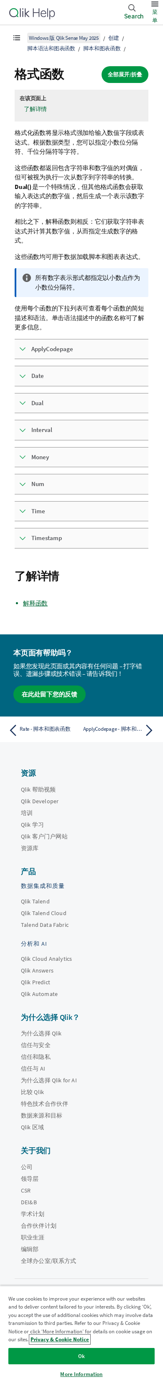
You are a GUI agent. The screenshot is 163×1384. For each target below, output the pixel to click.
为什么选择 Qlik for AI (49, 1080)
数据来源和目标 (41, 1115)
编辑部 (29, 1249)
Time (38, 511)
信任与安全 (36, 1045)
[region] (81, 1335)
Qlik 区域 (32, 1127)
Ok (81, 1356)
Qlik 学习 (32, 824)
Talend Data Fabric (45, 925)
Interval (41, 430)
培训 (27, 813)
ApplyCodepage (52, 349)
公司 (27, 1167)
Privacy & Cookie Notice (60, 1339)
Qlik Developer (40, 801)
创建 (113, 37)
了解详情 (35, 109)
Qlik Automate (39, 994)
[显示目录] (16, 38)
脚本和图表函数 (101, 48)
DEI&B (29, 1202)
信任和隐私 (36, 1057)
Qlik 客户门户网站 (44, 836)
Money (40, 457)
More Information (81, 1374)
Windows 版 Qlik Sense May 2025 (64, 37)
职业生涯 (33, 1237)
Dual (37, 403)
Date (37, 376)
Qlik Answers (37, 970)
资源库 (29, 848)
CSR (26, 1190)
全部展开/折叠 (125, 74)
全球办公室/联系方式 (48, 1261)
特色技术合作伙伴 (44, 1103)
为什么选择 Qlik (41, 1033)
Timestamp (46, 538)
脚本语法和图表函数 (51, 48)
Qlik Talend (35, 901)
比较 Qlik (32, 1092)
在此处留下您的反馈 (49, 694)
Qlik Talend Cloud (43, 913)
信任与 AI (33, 1068)
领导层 (29, 1178)
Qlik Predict (35, 982)
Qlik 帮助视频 (38, 789)
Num (37, 484)
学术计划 (33, 1214)
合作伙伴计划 (38, 1225)
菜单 (155, 16)
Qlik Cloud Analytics (46, 958)
